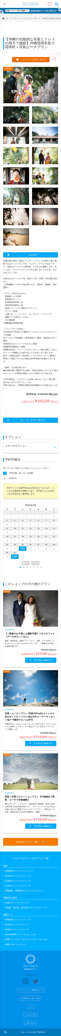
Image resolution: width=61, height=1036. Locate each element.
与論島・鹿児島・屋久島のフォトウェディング (26, 907)
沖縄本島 (8, 69)
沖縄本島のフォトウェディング (19, 871)
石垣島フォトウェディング (17, 929)
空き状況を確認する (40, 660)
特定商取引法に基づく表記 (30, 998)
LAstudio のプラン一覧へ (30, 842)
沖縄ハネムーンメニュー (16, 944)
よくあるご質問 (30, 1015)
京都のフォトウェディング (17, 902)
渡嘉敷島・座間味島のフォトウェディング (24, 890)
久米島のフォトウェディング (18, 885)
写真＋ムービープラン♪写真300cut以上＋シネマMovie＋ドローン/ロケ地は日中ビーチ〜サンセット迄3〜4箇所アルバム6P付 (30, 716)
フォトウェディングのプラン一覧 (21, 18)
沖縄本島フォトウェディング (18, 919)
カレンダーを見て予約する (26, 420)
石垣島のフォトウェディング (18, 881)
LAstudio (22, 255)
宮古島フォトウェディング (17, 924)
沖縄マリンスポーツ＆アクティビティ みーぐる (26, 939)
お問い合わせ (30, 1023)
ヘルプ (30, 1007)
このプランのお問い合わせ (31, 59)
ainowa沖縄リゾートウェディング (20, 934)
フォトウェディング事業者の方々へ (30, 990)
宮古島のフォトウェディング (18, 876)
